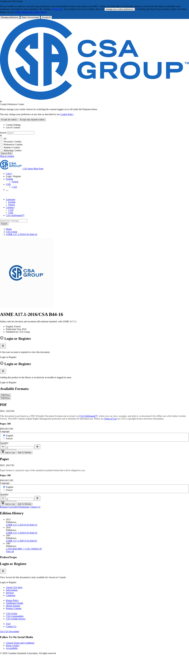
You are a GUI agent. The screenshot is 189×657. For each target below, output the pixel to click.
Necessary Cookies (12, 141)
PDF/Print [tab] (5, 395)
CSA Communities (14, 616)
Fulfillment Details (14, 603)
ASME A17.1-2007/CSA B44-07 (21, 541)
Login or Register (13, 564)
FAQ (8, 624)
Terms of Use (110, 418)
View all (10, 551)
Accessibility (12, 648)
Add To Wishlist (24, 452)
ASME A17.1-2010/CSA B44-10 (21, 533)
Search (3, 132)
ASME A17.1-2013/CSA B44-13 (21, 525)
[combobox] (13, 220)
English (11, 202)
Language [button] (10, 199)
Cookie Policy (67, 114)
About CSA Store (14, 587)
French (15, 181)
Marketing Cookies (12, 150)
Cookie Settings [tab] (13, 125)
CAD (14, 187)
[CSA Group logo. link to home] (94, 99)
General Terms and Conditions (20, 643)
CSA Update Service (15, 618)
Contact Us (35, 507)
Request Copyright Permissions (14, 507)
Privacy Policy (12, 645)
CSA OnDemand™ (15, 215)
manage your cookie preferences (120, 9)
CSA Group (11, 231)
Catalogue (10, 595)
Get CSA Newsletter (9, 631)
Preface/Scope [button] (8, 557)
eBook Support (13, 605)
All (4, 138)
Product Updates (13, 608)
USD (8, 184)
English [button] (9, 179)
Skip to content (7, 156)
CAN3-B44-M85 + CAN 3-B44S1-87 (24, 549)
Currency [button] (10, 207)
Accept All (57, 9)
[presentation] (1, 101)
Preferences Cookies (13, 144)
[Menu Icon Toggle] (7, 190)
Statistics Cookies (12, 147)
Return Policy (12, 600)
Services (10, 592)
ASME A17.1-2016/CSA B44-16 (21, 234)
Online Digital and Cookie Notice (30, 12)
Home (9, 229)
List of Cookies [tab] (13, 127)
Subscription (12, 590)
